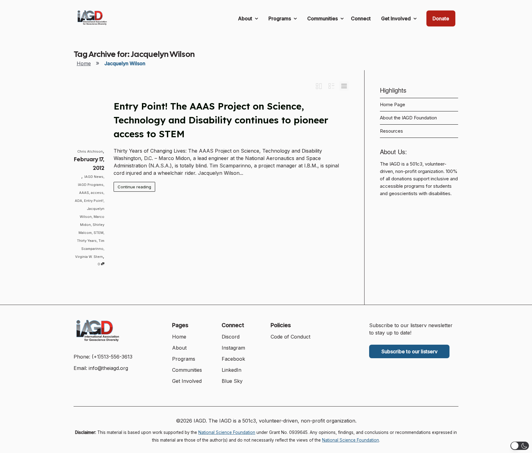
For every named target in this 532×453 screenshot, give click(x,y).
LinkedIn (231, 370)
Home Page (392, 104)
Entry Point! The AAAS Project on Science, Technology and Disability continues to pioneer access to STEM (221, 120)
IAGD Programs (90, 184)
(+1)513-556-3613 (112, 357)
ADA (78, 200)
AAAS (84, 192)
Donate (441, 18)
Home (84, 63)
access (97, 192)
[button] (519, 446)
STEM (98, 233)
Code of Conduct (290, 337)
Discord (231, 337)
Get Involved (396, 18)
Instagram (233, 348)
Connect (361, 18)
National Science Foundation (226, 432)
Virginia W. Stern (89, 257)
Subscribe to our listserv (409, 351)
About (245, 18)
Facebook (233, 359)
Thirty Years (87, 241)
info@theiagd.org (108, 368)
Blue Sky (232, 381)
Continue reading (134, 186)
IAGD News (93, 176)
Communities (323, 18)
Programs (280, 18)
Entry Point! (93, 200)
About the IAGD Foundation (408, 118)
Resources (391, 131)
